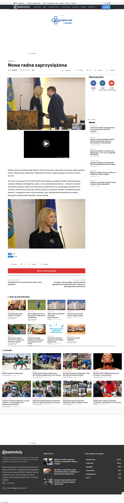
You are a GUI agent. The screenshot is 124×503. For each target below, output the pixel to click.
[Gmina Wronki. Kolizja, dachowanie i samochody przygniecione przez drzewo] (47, 361)
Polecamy (69, 311)
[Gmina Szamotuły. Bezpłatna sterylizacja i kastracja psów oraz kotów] (37, 329)
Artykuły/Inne (93, 125)
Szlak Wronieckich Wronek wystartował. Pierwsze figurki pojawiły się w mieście (46, 401)
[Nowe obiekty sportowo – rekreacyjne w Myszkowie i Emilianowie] (37, 305)
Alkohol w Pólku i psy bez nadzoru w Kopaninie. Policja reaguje (103, 173)
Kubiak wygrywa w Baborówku (12, 373)
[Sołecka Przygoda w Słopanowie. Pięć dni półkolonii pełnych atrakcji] (77, 361)
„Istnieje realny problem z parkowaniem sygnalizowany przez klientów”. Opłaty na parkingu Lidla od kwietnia (68, 284)
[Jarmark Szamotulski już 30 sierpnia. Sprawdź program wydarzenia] (48, 482)
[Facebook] (105, 3)
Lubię (93, 81)
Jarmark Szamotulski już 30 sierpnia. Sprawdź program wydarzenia (65, 482)
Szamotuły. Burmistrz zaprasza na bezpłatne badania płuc (55, 340)
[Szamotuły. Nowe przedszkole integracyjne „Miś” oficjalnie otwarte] (77, 389)
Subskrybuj (111, 81)
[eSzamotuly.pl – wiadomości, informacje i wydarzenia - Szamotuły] (22, 7)
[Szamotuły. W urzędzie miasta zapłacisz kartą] (76, 305)
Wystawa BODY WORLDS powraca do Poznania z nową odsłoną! (106, 374)
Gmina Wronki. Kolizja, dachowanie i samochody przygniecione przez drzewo (47, 374)
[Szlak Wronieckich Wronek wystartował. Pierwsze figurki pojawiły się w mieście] (47, 389)
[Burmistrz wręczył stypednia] (76, 329)
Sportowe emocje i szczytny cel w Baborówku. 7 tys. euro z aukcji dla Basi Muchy (102, 152)
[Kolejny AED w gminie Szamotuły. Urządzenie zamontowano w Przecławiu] (107, 389)
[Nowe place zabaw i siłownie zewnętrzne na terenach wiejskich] (17, 329)
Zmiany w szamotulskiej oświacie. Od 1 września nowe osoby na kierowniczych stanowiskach (102, 141)
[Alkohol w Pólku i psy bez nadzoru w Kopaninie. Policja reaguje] (48, 461)
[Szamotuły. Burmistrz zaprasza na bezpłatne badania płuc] (56, 329)
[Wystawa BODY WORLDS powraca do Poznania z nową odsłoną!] (107, 361)
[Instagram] (107, 3)
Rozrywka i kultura (94, 160)
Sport (3, 371)
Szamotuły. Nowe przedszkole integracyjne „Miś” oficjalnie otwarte (75, 401)
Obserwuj (102, 81)
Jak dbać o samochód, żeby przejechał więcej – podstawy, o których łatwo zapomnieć (66, 472)
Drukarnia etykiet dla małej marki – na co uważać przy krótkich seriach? (102, 129)
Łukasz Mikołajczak (12, 317)
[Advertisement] (62, 39)
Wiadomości (11, 61)
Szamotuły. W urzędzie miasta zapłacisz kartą (75, 314)
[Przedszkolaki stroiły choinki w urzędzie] (17, 305)
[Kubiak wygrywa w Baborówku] (16, 361)
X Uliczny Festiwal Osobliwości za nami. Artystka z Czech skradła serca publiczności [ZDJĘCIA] (16, 402)
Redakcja (14, 70)
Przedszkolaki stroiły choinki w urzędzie (15, 314)
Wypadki (35, 371)
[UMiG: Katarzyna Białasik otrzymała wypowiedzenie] (56, 305)
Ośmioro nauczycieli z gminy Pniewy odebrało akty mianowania (103, 183)
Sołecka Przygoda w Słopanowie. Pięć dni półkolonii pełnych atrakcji (102, 163)
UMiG (14, 254)
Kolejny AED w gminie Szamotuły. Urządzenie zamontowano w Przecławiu (107, 401)
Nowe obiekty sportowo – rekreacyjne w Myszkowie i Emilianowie (37, 315)
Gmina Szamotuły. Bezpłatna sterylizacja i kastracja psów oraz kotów (36, 340)
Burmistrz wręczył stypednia (73, 339)
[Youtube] (109, 3)
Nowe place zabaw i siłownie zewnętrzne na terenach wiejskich (16, 340)
